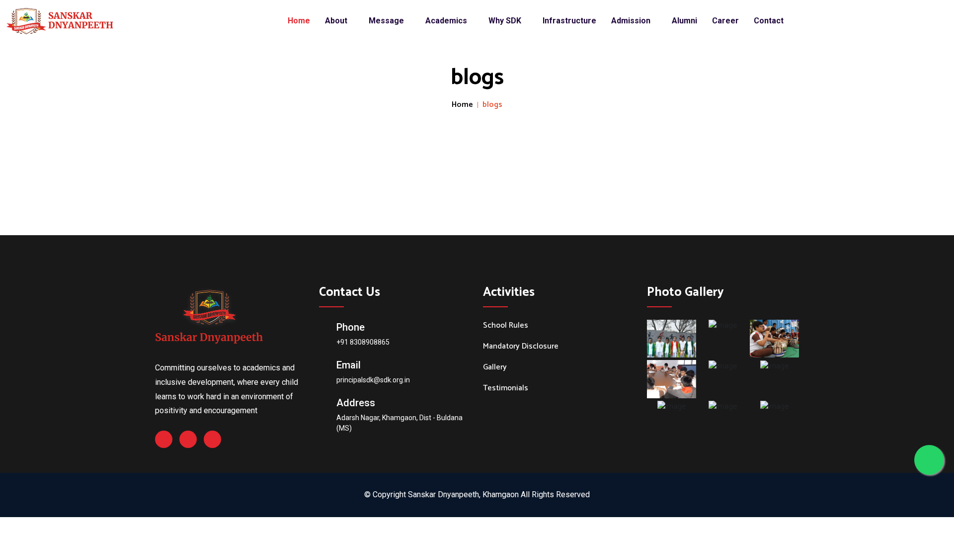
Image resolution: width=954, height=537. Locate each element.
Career (725, 20)
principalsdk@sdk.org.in (373, 380)
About (337, 20)
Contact (769, 20)
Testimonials (505, 388)
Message (387, 20)
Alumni (684, 20)
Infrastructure (569, 20)
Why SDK (505, 20)
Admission (631, 20)
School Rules (505, 326)
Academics (447, 20)
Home (299, 20)
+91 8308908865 (363, 342)
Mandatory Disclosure (520, 347)
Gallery (495, 367)
